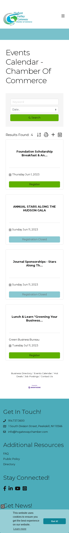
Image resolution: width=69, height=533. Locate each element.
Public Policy (11, 459)
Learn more (19, 529)
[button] (38, 135)
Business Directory (21, 373)
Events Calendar (43, 373)
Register (34, 184)
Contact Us (47, 376)
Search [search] (35, 117)
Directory (9, 464)
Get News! (17, 505)
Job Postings (32, 376)
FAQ (6, 453)
